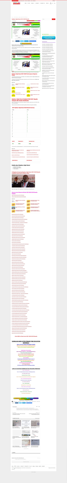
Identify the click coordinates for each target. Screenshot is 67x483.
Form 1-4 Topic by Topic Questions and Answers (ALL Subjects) (26, 376)
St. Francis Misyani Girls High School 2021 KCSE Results (20, 311)
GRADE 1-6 (36, 398)
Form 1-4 (47, 3)
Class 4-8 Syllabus (26, 357)
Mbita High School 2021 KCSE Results (17, 252)
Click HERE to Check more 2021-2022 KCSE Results (26, 336)
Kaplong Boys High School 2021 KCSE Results (18, 237)
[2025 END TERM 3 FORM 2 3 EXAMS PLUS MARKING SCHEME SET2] (28, 208)
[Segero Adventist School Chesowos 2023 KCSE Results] (17, 442)
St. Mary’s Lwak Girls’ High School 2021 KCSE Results (19, 319)
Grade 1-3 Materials (27, 0)
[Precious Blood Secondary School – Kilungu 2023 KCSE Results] (26, 423)
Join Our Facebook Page (26, 43)
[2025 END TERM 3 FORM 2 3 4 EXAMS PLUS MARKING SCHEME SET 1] (13, 211)
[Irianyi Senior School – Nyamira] (28, 85)
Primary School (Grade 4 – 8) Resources (26, 391)
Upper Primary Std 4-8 (22, 0)
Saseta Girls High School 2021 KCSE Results (18, 298)
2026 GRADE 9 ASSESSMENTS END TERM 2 (47, 47)
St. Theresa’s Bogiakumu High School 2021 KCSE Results (20, 324)
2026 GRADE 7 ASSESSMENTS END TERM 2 (47, 44)
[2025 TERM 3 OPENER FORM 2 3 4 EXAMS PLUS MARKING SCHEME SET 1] (28, 211)
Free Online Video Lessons (26, 373)
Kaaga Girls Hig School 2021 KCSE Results (18, 230)
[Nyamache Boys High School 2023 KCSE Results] (26, 442)
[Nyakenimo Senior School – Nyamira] (28, 91)
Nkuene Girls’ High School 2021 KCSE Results (18, 268)
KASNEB (27, 399)
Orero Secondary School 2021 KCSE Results (18, 288)
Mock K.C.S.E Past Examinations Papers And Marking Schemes (26, 388)
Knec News (30, 401)
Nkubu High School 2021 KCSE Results (17, 267)
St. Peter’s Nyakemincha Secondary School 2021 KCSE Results (20, 323)
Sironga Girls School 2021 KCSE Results (17, 301)
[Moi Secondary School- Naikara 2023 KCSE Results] (17, 423)
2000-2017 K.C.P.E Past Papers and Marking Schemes (26, 345)
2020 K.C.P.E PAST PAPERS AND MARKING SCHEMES (26, 344)
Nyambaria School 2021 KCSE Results (17, 280)
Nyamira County (38, 401)
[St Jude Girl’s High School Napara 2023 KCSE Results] (26, 433)
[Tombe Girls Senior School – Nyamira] (13, 95)
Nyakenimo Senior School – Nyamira (35, 90)
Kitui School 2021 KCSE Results (16, 242)
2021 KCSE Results (15, 401)
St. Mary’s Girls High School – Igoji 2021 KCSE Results (19, 316)
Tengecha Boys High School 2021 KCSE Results (18, 329)
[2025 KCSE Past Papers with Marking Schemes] (13, 85)
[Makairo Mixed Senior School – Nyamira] (28, 88)
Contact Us (43, 466)
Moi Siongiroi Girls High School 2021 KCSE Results (19, 255)
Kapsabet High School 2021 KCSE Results (18, 239)
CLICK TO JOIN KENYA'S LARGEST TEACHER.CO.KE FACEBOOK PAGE (49, 37)
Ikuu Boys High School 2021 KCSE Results (18, 227)
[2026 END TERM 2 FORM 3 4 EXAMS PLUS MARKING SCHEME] (28, 201)
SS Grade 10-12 (42, 3)
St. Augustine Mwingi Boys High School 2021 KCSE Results (20, 306)
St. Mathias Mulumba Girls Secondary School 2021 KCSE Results (21, 321)
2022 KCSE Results (19, 401)
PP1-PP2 (29, 3)
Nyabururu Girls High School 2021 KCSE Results (19, 273)
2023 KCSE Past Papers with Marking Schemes (18, 152)
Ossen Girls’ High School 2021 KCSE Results (18, 290)
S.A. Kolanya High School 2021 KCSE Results (18, 295)
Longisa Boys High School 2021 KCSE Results (18, 245)
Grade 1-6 (32, 3)
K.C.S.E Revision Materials (26, 381)
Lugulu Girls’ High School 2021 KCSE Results (18, 247)
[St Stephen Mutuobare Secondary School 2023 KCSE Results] (17, 433)
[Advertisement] (34, 11)
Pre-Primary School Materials (26, 393)
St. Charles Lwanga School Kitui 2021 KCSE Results (19, 308)
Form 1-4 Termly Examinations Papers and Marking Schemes (26, 371)
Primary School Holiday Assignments (26, 352)
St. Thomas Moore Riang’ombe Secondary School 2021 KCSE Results (21, 326)
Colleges (33, 466)
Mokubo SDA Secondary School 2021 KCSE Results (19, 257)
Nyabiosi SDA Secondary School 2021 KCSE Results (19, 270)
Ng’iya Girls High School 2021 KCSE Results (18, 265)
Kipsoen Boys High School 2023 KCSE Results (32, 154)
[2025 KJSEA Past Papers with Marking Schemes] (13, 201)
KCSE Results (27, 401)
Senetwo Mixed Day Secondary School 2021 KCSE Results (20, 300)
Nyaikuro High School (34, 401)
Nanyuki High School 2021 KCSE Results (17, 262)
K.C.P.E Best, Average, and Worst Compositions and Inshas (26, 365)
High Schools (23, 401)
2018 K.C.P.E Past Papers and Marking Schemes (26, 347)
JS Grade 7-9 (37, 3)
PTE (31, 399)
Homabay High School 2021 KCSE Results (18, 224)
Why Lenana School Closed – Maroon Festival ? (48, 88)
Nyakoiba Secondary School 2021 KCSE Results (18, 278)
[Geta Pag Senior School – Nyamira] (13, 91)
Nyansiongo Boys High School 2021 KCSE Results (19, 283)
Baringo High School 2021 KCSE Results (17, 214)
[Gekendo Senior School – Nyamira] (13, 88)
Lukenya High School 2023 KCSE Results (32, 152)
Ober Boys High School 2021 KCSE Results (18, 285)
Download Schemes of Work (26, 375)
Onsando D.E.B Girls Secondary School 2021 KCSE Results (20, 286)
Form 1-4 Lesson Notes (26, 370)
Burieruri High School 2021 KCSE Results (18, 217)
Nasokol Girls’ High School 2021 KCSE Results (18, 263)
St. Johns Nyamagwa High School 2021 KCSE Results (19, 313)
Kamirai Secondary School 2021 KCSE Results (18, 234)
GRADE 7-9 (30, 398)
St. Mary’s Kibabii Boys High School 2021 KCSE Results (19, 318)
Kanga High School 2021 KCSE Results (17, 235)
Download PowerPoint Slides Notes (26, 380)
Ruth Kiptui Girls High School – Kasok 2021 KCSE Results (20, 293)
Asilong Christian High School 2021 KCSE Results (19, 196)
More (51, 3)
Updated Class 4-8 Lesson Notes (26, 350)
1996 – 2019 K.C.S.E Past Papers (26, 386)
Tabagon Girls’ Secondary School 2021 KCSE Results (19, 328)
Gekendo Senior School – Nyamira (20, 87)
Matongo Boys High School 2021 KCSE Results (18, 250)
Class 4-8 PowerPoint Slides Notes (26, 361)
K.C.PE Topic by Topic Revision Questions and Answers (26, 360)
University (37, 466)
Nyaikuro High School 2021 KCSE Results (18, 275)
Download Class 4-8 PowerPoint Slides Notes (26, 362)
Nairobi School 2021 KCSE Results (17, 260)
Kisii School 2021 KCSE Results (16, 240)
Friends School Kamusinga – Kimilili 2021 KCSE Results (19, 222)
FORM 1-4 (24, 398)
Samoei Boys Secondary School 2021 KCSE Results (19, 296)
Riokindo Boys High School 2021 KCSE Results (18, 291)
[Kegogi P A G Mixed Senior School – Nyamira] (28, 95)
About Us (40, 466)
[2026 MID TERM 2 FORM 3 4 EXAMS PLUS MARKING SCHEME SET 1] (13, 204)
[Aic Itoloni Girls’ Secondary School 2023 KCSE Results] (35, 442)
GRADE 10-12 (17, 398)
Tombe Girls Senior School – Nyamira (20, 94)
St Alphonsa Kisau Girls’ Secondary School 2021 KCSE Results (20, 303)
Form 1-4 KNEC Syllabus (26, 383)
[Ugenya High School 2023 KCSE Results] (35, 433)
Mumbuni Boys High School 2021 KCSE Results (18, 258)
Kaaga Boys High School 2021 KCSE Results (18, 229)
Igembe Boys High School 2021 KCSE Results (18, 225)
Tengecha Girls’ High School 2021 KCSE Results (18, 331)
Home (25, 3)
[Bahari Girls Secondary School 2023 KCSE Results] (35, 423)
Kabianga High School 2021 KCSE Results (18, 232)
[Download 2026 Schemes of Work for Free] (13, 208)
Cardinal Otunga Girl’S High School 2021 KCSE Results (19, 219)
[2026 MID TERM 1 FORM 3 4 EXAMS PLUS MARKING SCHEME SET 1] (28, 204)
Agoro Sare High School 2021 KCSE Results (18, 195)
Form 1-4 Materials (33, 0)
